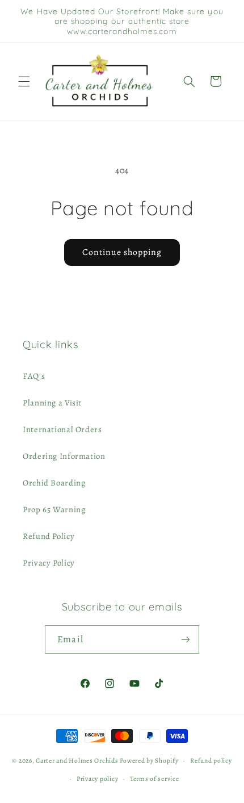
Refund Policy (48, 536)
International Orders (62, 429)
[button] (24, 81)
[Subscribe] (185, 639)
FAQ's (34, 376)
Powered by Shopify (149, 760)
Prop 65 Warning (54, 509)
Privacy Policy (49, 562)
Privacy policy (97, 778)
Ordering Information (64, 456)
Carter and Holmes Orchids (77, 760)
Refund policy (211, 760)
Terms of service (154, 778)
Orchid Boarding (54, 482)
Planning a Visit (52, 402)
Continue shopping (122, 252)
